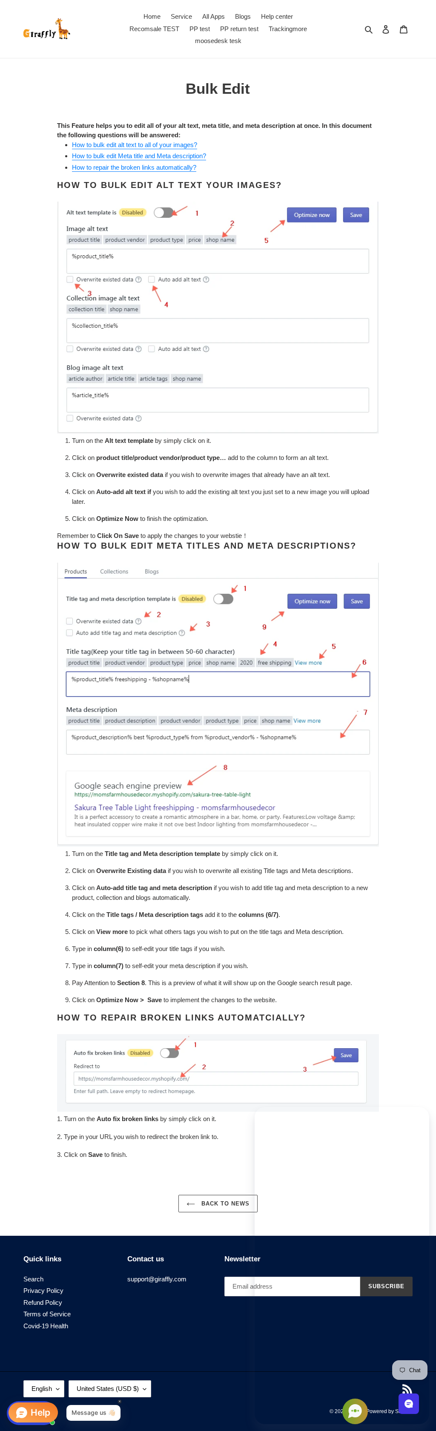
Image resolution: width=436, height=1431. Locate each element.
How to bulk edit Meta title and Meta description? (139, 155)
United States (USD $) (108, 1388)
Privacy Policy (43, 1290)
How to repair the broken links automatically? (134, 167)
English (42, 1388)
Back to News (224, 1203)
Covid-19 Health (45, 1326)
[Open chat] (409, 1403)
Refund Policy (42, 1302)
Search (33, 1279)
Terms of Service (47, 1314)
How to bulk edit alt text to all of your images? (134, 144)
